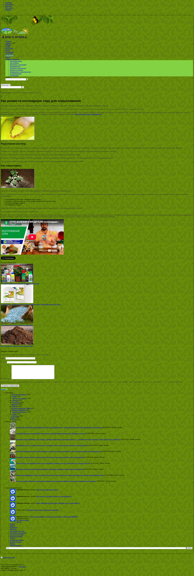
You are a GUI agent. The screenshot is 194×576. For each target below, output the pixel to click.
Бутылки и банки (23, 520)
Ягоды (7, 57)
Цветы (13, 418)
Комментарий (6, 379)
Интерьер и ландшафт (18, 65)
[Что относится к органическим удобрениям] (17, 344)
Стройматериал (16, 74)
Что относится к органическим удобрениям (17, 346)
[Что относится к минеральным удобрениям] (17, 323)
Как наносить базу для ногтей (47, 490)
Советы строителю (12, 59)
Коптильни (14, 527)
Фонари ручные (15, 542)
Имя (3, 358)
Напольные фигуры (17, 531)
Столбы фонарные (17, 540)
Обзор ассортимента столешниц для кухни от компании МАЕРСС (54, 517)
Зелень (12, 526)
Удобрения (9, 56)
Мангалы (13, 529)
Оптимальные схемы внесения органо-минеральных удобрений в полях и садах (31, 304)
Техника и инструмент (18, 68)
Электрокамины (16, 545)
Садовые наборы (16, 536)
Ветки (19, 522)
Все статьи (9, 8)
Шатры (12, 544)
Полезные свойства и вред (21, 408)
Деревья (8, 45)
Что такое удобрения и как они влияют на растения (20, 283)
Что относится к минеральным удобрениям (17, 325)
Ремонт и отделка (16, 70)
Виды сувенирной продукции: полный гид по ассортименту (58, 503)
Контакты (8, 6)
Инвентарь (9, 54)
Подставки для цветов (18, 533)
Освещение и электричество (20, 72)
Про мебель (14, 63)
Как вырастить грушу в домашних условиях (43, 510)
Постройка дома (16, 61)
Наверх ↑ (4, 389)
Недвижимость (15, 66)
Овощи (8, 43)
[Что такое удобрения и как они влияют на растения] (17, 282)
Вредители (9, 48)
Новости (14, 404)
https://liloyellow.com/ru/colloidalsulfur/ (88, 114)
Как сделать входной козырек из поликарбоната (54, 496)
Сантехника (14, 75)
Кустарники (9, 52)
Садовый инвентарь (18, 410)
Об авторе (9, 4)
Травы (7, 47)
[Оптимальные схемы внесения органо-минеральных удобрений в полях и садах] (17, 302)
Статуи (12, 538)
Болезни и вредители (19, 394)
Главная (8, 2)
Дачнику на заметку (19, 398)
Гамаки (12, 524)
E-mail (3, 362)
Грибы (7, 50)
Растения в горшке (17, 535)
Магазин (8, 10)
